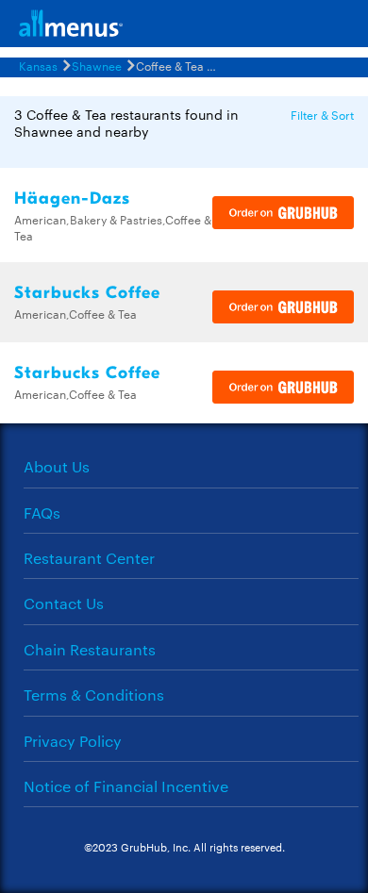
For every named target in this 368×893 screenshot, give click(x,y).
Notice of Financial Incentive (126, 786)
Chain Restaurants (90, 649)
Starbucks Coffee (87, 293)
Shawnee (97, 65)
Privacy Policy (73, 741)
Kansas (38, 65)
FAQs (42, 512)
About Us (57, 466)
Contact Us (64, 603)
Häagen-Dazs (72, 198)
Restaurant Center (89, 558)
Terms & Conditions (94, 694)
